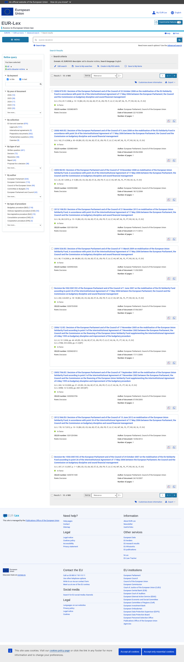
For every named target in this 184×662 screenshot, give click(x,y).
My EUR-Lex (161, 13)
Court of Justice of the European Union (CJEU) (142, 587)
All (8, 66)
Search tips (40, 45)
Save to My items (135, 66)
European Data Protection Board (137, 615)
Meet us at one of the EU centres (76, 584)
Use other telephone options (74, 578)
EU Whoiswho (129, 546)
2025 (11, 98)
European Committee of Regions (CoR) (139, 602)
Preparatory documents (21, 134)
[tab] (114, 56)
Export (170, 82)
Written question (16, 150)
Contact (66, 524)
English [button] (178, 13)
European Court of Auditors (134, 593)
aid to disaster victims (16, 69)
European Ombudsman (133, 609)
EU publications (130, 549)
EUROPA (7, 33)
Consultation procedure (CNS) (20, 218)
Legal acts (16, 127)
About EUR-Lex (130, 521)
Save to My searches (83, 66)
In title (12, 79)
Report (11, 160)
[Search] (179, 40)
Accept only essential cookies (159, 651)
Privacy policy (68, 608)
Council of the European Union (21, 186)
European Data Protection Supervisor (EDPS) (142, 612)
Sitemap (66, 527)
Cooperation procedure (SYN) (20, 221)
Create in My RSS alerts (110, 66)
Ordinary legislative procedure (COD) (23, 211)
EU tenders (128, 540)
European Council (131, 578)
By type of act (13, 146)
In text (24, 79)
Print (177, 33)
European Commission (18, 182)
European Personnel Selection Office (138, 618)
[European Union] (10, 570)
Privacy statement (70, 546)
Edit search (62, 66)
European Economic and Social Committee (141, 599)
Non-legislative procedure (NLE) (21, 214)
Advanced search (33, 33)
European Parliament (18, 179)
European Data (130, 537)
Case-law (14, 140)
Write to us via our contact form (76, 581)
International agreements (21, 130)
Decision (12, 154)
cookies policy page (60, 650)
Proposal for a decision (18, 164)
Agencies (127, 624)
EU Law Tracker (130, 558)
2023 (11, 105)
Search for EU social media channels (78, 595)
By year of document (16, 91)
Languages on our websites (74, 605)
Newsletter (128, 524)
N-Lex (126, 555)
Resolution (13, 157)
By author (11, 175)
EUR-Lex (11, 23)
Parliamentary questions (21, 137)
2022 (11, 108)
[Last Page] (174, 76)
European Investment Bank (134, 606)
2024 (11, 102)
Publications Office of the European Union (42, 520)
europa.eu (22, 575)
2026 (11, 95)
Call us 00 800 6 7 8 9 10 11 (74, 575)
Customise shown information (150, 82)
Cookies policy (69, 540)
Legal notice (68, 537)
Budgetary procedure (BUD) (20, 208)
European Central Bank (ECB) (135, 590)
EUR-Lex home (19, 33)
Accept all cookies (130, 651)
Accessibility (68, 543)
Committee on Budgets (18, 189)
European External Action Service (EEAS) (140, 596)
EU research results (131, 543)
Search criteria (60, 56)
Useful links (128, 527)
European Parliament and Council (22, 192)
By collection (13, 120)
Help (168, 33)
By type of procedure (16, 204)
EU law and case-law (17, 124)
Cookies (66, 614)
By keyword (12, 75)
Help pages (67, 521)
